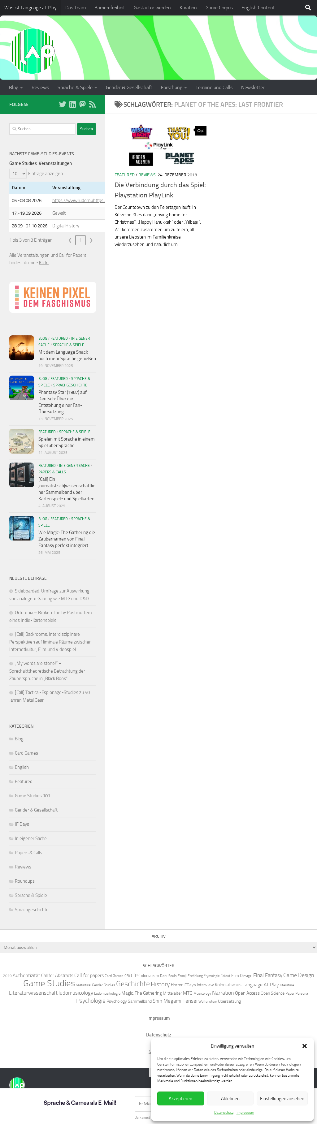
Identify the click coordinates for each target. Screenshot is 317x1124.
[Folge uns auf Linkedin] (72, 104)
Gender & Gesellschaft (129, 87)
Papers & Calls (52, 472)
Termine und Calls (214, 87)
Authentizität (26, 975)
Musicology (202, 993)
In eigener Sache (74, 465)
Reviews (40, 87)
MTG (188, 993)
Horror (177, 984)
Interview (205, 984)
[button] (305, 1046)
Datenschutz (223, 1112)
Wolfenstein (207, 1001)
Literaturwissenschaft (33, 993)
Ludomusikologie (107, 993)
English (22, 767)
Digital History (65, 226)
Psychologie (91, 1000)
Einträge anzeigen (45, 173)
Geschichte (133, 983)
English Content (258, 8)
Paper (289, 993)
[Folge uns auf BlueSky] (62, 104)
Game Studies (49, 983)
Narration (223, 992)
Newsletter (252, 87)
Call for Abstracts (57, 975)
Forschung (171, 87)
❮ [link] (70, 240)
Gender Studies (103, 985)
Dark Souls (168, 975)
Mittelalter (172, 993)
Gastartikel (83, 985)
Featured (125, 175)
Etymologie (212, 976)
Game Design (298, 975)
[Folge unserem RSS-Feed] (92, 104)
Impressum (245, 1112)
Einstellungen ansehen (282, 1098)
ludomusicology (76, 993)
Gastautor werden (152, 8)
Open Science (272, 993)
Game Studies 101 (32, 796)
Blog (13, 87)
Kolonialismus (228, 985)
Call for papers (89, 975)
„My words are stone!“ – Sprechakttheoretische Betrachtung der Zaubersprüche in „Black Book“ (47, 671)
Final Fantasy (267, 975)
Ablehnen (230, 1098)
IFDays (190, 984)
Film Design (241, 975)
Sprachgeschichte (70, 385)
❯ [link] (91, 240)
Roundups (25, 881)
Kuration (188, 8)
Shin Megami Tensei (175, 1001)
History (160, 984)
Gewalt (59, 213)
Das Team (75, 8)
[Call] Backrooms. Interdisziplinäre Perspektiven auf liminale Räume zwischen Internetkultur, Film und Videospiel (50, 641)
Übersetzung (229, 1001)
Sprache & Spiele (75, 87)
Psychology (116, 1001)
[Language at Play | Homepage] (32, 51)
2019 (7, 975)
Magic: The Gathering (141, 993)
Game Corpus (219, 8)
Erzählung (195, 975)
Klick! (44, 262)
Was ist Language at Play (30, 8)
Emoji (182, 975)
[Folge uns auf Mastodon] (82, 104)
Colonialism (148, 975)
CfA (127, 975)
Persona (301, 993)
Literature (287, 985)
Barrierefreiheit (109, 8)
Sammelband (140, 1001)
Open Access (247, 993)
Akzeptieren (180, 1098)
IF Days (22, 824)
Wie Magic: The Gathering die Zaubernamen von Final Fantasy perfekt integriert (66, 539)
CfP (134, 975)
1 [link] (80, 240)
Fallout (225, 976)
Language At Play (260, 985)
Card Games (26, 753)
